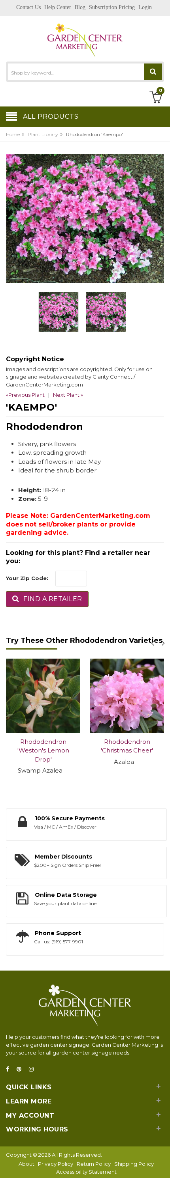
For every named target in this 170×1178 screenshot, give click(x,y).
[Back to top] (161, 1163)
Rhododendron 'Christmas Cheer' (127, 746)
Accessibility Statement (86, 1172)
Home (13, 134)
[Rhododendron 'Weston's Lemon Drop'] (43, 696)
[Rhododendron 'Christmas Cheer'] (127, 696)
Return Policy (94, 1164)
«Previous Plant (25, 395)
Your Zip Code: (27, 578)
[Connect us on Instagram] (33, 1069)
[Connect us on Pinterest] (21, 1069)
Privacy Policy (55, 1164)
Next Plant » (68, 395)
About (26, 1164)
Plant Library (43, 134)
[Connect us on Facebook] (10, 1069)
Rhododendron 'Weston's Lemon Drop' (43, 750)
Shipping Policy (134, 1164)
